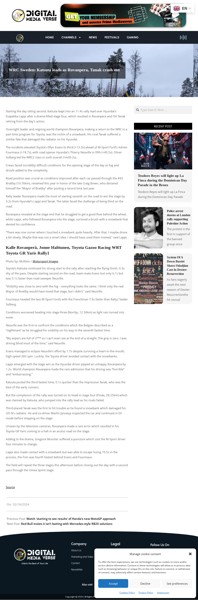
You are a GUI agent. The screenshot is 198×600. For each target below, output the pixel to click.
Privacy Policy (146, 592)
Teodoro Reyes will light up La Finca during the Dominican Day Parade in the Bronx (162, 180)
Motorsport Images (45, 261)
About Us (76, 550)
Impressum (163, 592)
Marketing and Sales (82, 556)
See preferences (177, 583)
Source (10, 487)
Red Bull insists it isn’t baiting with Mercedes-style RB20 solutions (66, 524)
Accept (113, 583)
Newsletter (77, 569)
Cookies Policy (127, 592)
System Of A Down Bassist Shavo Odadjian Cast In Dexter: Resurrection (177, 265)
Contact (75, 563)
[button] (190, 554)
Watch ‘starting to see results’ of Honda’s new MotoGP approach (71, 519)
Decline (145, 583)
